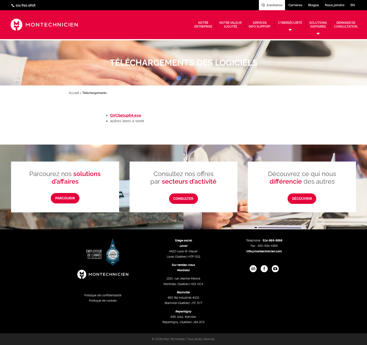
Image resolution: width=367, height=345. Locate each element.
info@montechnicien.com (264, 251)
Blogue (313, 5)
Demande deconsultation (345, 24)
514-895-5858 (272, 240)
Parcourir (65, 198)
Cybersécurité (290, 22)
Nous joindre (334, 5)
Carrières (295, 5)
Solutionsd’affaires (318, 24)
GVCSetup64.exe (125, 115)
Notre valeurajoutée (230, 24)
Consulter (183, 199)
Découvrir (302, 199)
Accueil (74, 93)
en (352, 5)
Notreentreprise (203, 24)
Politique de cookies (103, 300)
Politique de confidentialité (102, 295)
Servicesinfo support (260, 24)
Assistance (274, 5)
